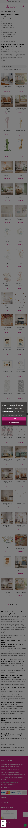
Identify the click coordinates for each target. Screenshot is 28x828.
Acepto (14, 419)
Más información (6, 415)
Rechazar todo (14, 423)
